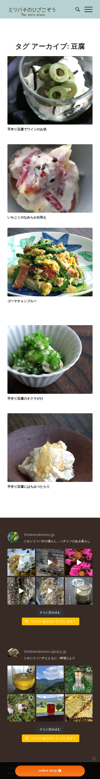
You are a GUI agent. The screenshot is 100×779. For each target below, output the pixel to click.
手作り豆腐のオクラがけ (25, 398)
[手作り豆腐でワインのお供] (50, 90)
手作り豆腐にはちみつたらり (28, 486)
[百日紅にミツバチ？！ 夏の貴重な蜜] (79, 562)
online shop (48, 771)
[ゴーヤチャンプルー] (50, 262)
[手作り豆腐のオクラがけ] (50, 359)
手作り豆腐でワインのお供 (27, 129)
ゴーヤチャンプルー (22, 301)
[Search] (75, 9)
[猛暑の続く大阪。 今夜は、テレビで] (21, 591)
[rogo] (41, 9)
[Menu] (86, 9)
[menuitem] (75, 9)
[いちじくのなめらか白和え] (50, 178)
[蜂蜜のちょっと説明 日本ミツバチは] (79, 707)
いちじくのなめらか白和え (27, 217)
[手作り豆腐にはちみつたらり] (50, 447)
